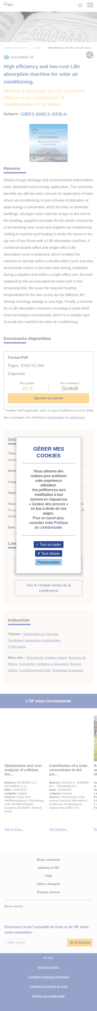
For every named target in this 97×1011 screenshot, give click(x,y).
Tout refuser (50, 553)
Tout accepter (50, 544)
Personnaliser (48, 562)
